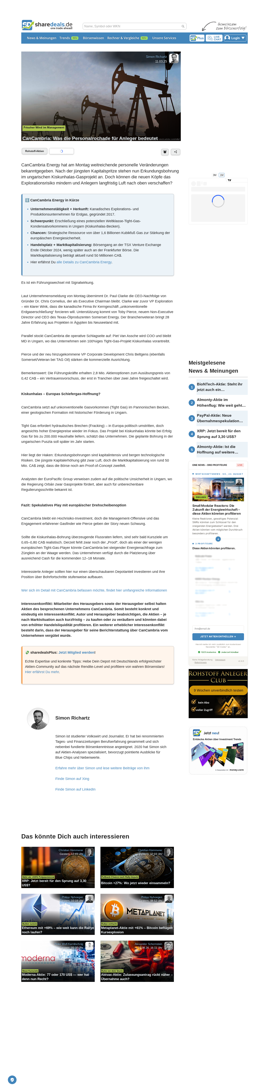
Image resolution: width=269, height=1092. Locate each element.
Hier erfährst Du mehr (42, 672)
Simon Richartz (156, 56)
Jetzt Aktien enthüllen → (218, 636)
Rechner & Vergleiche (123, 38)
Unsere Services (164, 38)
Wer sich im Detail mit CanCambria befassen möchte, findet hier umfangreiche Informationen (94, 590)
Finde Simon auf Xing (72, 779)
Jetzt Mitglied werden (76, 652)
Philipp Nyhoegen (72, 896)
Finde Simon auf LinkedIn (75, 789)
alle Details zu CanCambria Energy (84, 262)
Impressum (220, 660)
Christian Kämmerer (71, 850)
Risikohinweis (201, 662)
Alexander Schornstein (148, 943)
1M (222, 174)
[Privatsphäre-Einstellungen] (12, 1079)
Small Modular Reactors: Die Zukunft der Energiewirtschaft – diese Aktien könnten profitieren (216, 509)
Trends (64, 38)
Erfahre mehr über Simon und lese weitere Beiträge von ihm (102, 768)
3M (214, 174)
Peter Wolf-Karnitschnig (69, 943)
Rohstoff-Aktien (34, 151)
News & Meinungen (41, 38)
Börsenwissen (93, 38)
